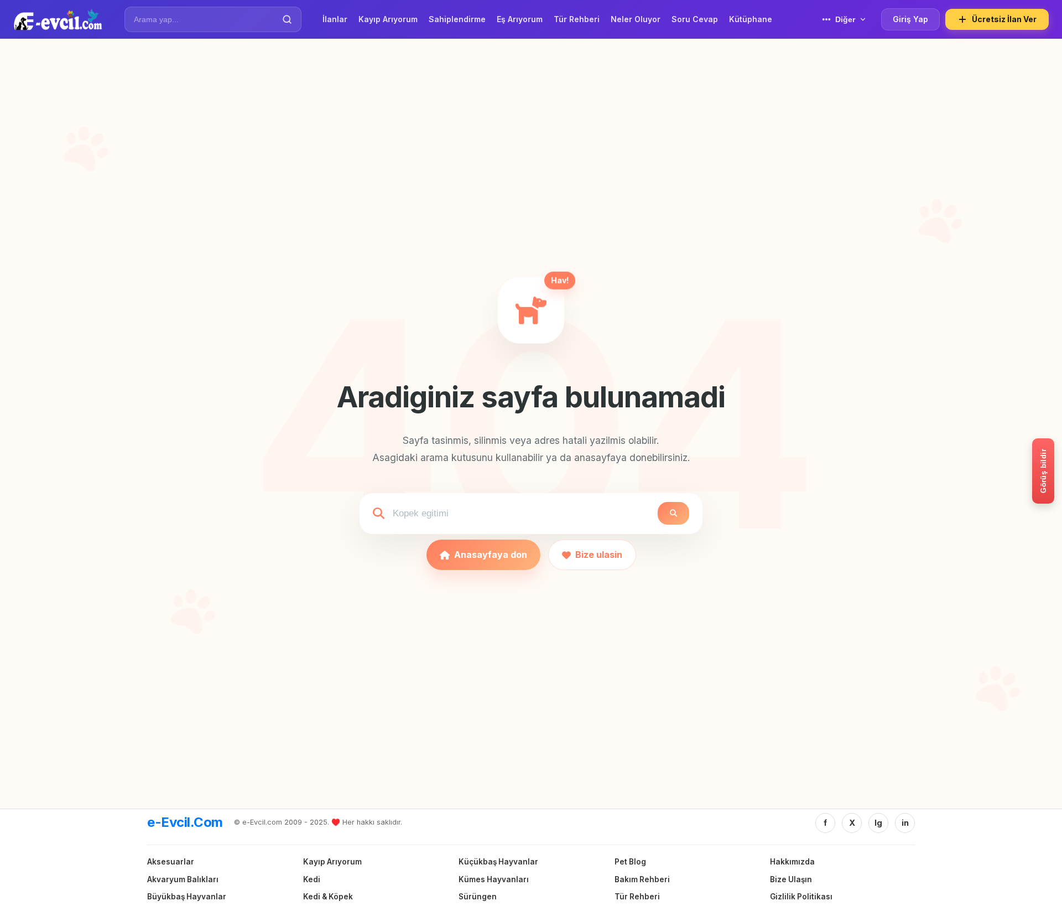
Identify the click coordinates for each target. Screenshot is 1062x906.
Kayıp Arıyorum (332, 861)
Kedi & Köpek (328, 896)
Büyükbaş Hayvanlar (186, 896)
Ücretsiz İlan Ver (1004, 19)
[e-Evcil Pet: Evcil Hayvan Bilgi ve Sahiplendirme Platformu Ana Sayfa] (57, 19)
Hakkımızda (792, 861)
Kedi (311, 879)
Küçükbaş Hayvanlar (498, 861)
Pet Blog (630, 861)
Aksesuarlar (170, 861)
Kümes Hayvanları (494, 879)
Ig (878, 822)
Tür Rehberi (637, 896)
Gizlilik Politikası (801, 896)
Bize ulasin (598, 554)
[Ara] (287, 19)
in (905, 822)
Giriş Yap (910, 19)
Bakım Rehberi (642, 879)
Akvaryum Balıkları (182, 879)
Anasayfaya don (490, 554)
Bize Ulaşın (791, 879)
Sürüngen (478, 896)
